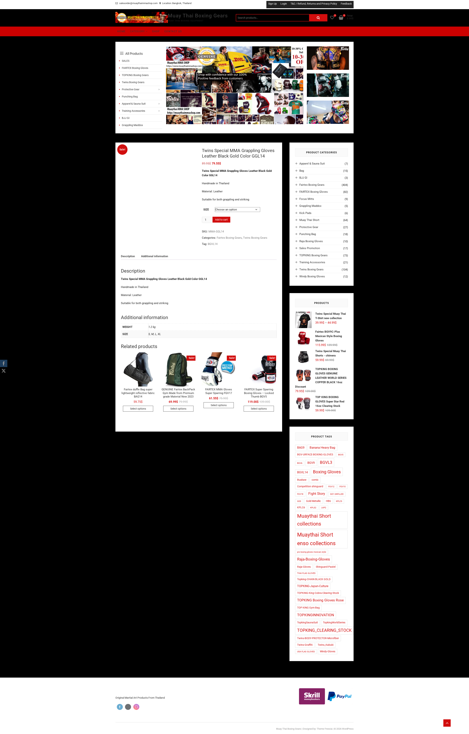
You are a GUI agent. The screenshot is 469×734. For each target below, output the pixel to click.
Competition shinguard (310, 486)
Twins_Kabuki (325, 644)
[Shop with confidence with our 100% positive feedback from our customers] (234, 48)
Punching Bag (130, 96)
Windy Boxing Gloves (312, 276)
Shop (156, 31)
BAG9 (300, 447)
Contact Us (173, 31)
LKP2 (323, 507)
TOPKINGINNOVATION (315, 615)
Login (283, 3)
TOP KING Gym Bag (308, 607)
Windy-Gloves (327, 651)
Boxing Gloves (327, 471)
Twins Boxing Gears (133, 82)
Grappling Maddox (132, 125)
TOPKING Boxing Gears (135, 75)
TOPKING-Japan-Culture (312, 586)
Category (137, 31)
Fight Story (316, 494)
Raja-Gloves (304, 566)
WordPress (348, 728)
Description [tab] (128, 256)
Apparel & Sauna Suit (134, 103)
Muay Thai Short (309, 220)
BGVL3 (326, 462)
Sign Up (272, 3)
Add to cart (221, 219)
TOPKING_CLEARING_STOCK (324, 630)
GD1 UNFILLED (337, 494)
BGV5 (340, 455)
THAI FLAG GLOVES (306, 573)
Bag (301, 170)
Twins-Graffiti (305, 644)
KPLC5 (339, 501)
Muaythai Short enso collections (316, 539)
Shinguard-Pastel (325, 566)
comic (315, 479)
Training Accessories (133, 110)
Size (206, 209)
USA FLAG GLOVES (306, 651)
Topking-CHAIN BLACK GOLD (313, 579)
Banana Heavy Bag (322, 447)
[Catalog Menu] (141, 49)
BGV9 (311, 463)
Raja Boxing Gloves (311, 241)
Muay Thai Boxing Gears (198, 16)
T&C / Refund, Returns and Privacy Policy (314, 3)
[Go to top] (447, 723)
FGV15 (342, 486)
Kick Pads (305, 213)
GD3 (299, 501)
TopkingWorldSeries (334, 622)
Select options (138, 408)
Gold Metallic (313, 501)
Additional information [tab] (154, 256)
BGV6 (299, 463)
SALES (125, 60)
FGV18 (300, 494)
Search (318, 17)
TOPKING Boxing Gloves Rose (320, 600)
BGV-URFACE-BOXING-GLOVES (315, 454)
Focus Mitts (306, 199)
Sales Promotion (309, 248)
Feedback (346, 3)
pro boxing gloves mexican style (311, 552)
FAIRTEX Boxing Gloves (135, 67)
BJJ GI (126, 118)
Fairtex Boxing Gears (229, 237)
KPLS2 (313, 507)
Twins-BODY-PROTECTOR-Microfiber (318, 638)
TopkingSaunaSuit (307, 622)
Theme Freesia (324, 728)
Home (121, 31)
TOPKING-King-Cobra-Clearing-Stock (318, 592)
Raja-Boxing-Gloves (313, 559)
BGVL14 (212, 244)
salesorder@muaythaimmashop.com (138, 3)
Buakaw (301, 479)
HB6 (328, 501)
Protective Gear (130, 89)
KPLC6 (301, 507)
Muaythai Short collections (314, 520)
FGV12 (331, 486)
